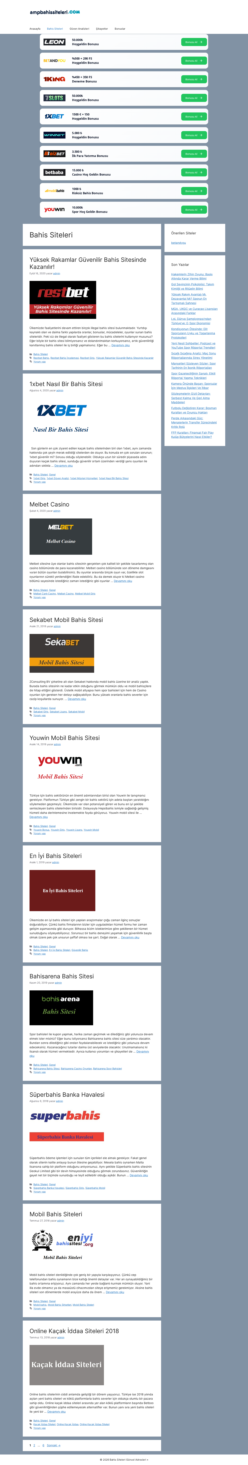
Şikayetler (102, 28)
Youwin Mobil (91, 829)
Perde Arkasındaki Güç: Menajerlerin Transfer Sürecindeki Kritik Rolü (194, 423)
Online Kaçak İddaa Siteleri (94, 1424)
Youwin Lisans (74, 829)
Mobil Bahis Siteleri (56, 1214)
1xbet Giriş (39, 478)
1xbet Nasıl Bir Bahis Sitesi (66, 383)
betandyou (178, 243)
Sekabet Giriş (40, 711)
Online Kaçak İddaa (67, 1424)
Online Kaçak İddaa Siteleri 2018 (74, 1330)
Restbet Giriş (87, 357)
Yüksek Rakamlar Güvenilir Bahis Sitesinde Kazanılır (125, 357)
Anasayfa (35, 28)
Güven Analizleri (79, 28)
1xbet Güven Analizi (58, 478)
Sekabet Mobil (76, 711)
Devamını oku (121, 345)
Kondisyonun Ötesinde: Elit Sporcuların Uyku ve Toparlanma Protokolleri (193, 333)
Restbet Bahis (41, 357)
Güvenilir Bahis (80, 950)
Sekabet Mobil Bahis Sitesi (66, 619)
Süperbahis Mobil (95, 1187)
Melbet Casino (49, 504)
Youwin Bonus (41, 829)
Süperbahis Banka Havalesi (67, 1094)
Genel (52, 474)
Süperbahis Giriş (74, 1187)
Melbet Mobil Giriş (85, 593)
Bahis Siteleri (55, 28)
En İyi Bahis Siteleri (56, 855)
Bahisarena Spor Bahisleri (107, 1068)
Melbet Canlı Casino (44, 593)
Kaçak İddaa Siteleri (44, 1424)
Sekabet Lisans (58, 711)
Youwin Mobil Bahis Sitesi (65, 737)
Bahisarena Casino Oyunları (76, 1068)
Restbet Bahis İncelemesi (64, 357)
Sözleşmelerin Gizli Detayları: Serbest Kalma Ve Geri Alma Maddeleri (191, 398)
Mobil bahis (40, 1304)
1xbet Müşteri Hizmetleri (84, 478)
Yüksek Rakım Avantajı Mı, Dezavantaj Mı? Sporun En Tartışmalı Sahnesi (189, 299)
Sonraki (54, 1445)
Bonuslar (120, 28)
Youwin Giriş (58, 829)
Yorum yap (39, 361)
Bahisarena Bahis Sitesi (62, 976)
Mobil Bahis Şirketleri (59, 1304)
